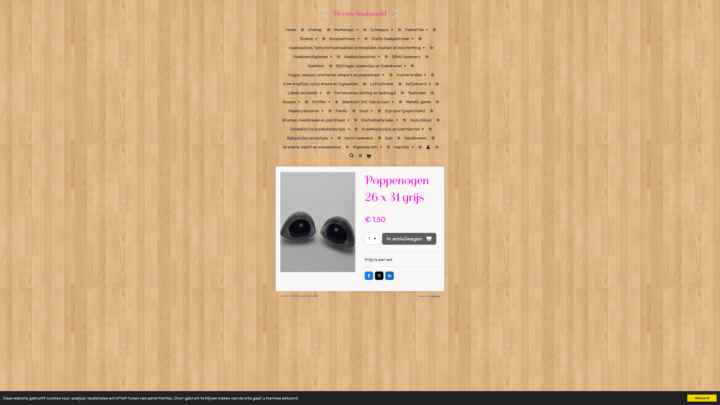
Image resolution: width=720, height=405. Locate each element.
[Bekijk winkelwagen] (368, 156)
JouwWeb (435, 296)
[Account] (428, 147)
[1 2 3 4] (372, 239)
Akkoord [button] (702, 398)
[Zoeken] (351, 156)
